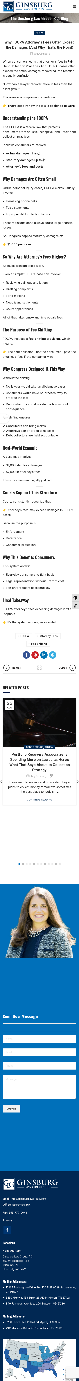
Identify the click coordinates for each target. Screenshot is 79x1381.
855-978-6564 (21, 1204)
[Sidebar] (4, 418)
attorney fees (49, 636)
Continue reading (39, 799)
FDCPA (40, 33)
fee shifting (39, 643)
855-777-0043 (18, 1212)
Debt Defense (34, 747)
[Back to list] (39, 668)
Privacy (7, 1220)
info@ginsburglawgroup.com (28, 1198)
